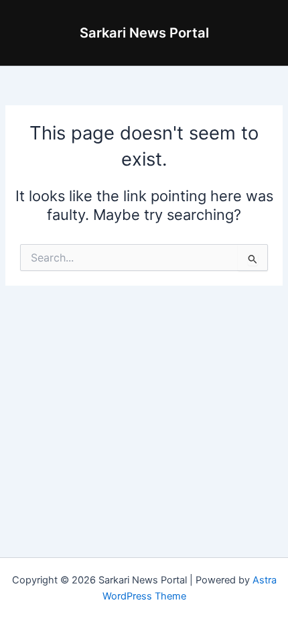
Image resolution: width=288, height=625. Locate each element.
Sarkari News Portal (144, 33)
